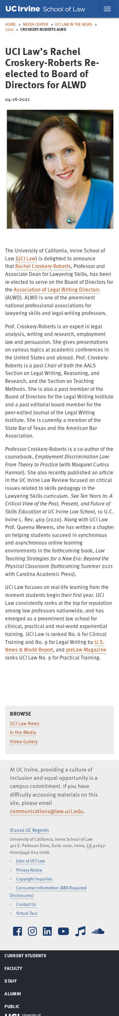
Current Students (33, 956)
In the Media (23, 732)
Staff (18, 982)
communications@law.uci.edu (46, 811)
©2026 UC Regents (29, 829)
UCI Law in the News (73, 24)
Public (19, 1007)
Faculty (21, 969)
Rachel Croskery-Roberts (43, 266)
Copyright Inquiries (34, 878)
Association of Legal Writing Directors (57, 289)
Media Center (35, 24)
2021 (9, 29)
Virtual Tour (26, 913)
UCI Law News (24, 723)
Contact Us (26, 904)
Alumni (20, 994)
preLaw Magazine (86, 649)
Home (10, 24)
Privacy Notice (29, 869)
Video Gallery (24, 741)
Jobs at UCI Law (30, 860)
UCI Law (26, 258)
